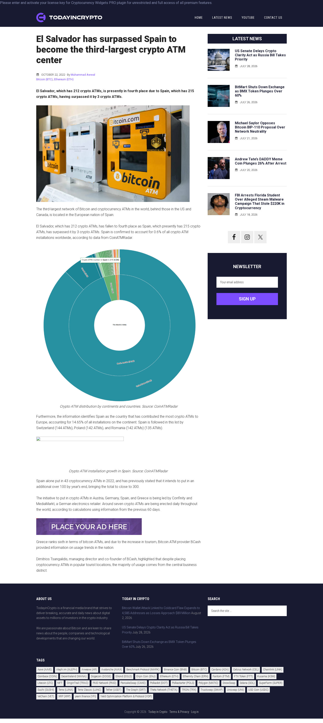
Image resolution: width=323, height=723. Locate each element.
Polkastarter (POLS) (183, 683)
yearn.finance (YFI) (85, 696)
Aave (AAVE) (45, 669)
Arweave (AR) (89, 669)
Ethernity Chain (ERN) (195, 676)
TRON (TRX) (189, 689)
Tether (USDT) (114, 689)
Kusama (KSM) (266, 676)
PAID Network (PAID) (104, 683)
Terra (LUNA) (65, 689)
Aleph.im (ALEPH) (66, 669)
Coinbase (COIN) (47, 676)
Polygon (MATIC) (208, 683)
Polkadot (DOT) (159, 683)
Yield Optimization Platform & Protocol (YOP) (126, 696)
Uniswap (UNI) (235, 689)
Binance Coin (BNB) (175, 669)
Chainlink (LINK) (272, 669)
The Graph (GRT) (136, 689)
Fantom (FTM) (221, 676)
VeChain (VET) (46, 696)
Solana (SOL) (247, 683)
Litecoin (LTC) (45, 683)
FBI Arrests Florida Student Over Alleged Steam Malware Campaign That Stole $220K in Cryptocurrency (259, 201)
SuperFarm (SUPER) (270, 683)
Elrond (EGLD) (124, 676)
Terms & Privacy (179, 712)
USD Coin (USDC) (258, 689)
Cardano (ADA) (220, 669)
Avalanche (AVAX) (111, 669)
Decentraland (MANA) (74, 676)
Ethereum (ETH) (64, 79)
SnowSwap (229, 683)
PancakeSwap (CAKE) (133, 683)
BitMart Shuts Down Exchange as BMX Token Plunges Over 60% (260, 91)
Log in (195, 712)
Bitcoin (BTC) (44, 79)
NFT (59, 683)
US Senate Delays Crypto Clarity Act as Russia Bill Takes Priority (260, 55)
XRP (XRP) (64, 696)
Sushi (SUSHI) (46, 689)
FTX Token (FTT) (243, 676)
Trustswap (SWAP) (212, 689)
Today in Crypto (157, 712)
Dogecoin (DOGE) (101, 676)
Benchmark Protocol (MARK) (143, 669)
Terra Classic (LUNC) (89, 689)
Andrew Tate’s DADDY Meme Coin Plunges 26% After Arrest (260, 161)
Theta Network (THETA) (163, 689)
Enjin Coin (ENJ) (146, 676)
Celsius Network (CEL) (246, 669)
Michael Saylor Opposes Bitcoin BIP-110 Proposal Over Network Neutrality (260, 127)
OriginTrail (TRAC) (77, 683)
